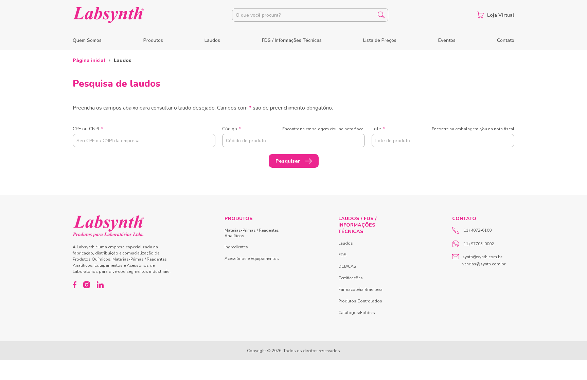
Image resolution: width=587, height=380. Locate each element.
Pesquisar (287, 161)
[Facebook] (74, 284)
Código (293, 129)
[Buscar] (381, 15)
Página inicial (89, 60)
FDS (342, 255)
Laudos (212, 40)
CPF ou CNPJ (88, 129)
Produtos (153, 40)
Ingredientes (236, 247)
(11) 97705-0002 (478, 244)
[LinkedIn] (100, 284)
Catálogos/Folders (356, 312)
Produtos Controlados (360, 301)
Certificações (350, 278)
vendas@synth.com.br (483, 264)
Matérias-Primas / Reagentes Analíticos (252, 233)
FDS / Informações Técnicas (292, 40)
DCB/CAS (347, 266)
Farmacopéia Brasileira (360, 289)
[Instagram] (86, 284)
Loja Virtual (500, 15)
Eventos (447, 40)
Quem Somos (87, 40)
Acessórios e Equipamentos (252, 258)
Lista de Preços (379, 40)
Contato (505, 40)
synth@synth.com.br (482, 257)
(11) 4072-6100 (477, 230)
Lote (443, 129)
